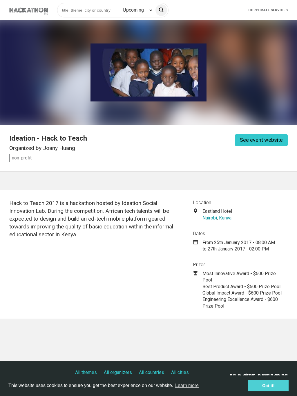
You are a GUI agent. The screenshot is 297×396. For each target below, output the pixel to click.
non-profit (22, 158)
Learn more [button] (187, 385)
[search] (161, 10)
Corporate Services (268, 10)
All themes (86, 372)
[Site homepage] (28, 10)
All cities (180, 372)
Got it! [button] (268, 385)
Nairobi (209, 218)
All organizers (118, 372)
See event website (261, 140)
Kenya (225, 218)
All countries (151, 372)
